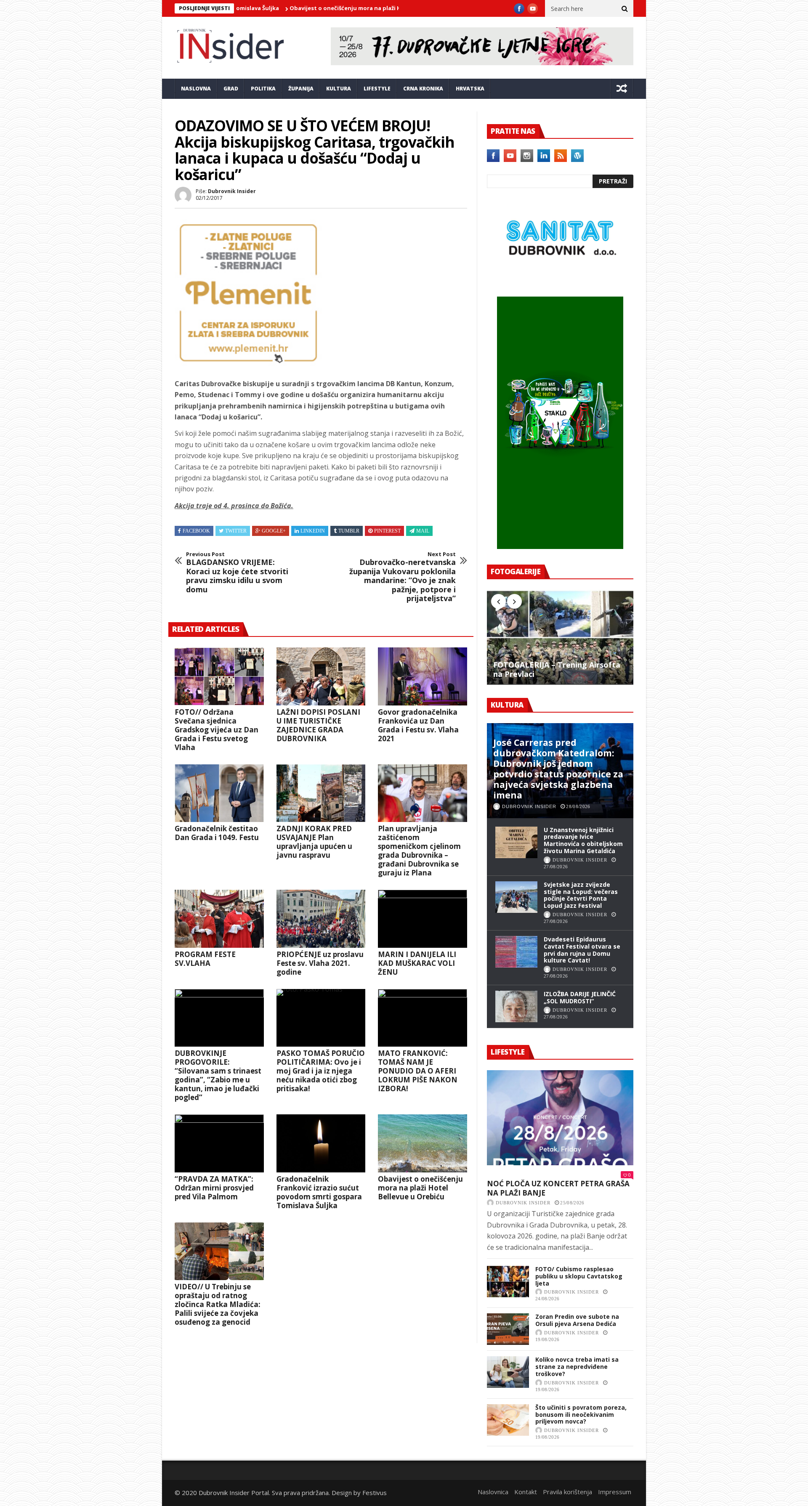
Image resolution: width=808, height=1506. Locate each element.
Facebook (196, 531)
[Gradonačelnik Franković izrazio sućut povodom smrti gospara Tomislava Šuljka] (321, 1143)
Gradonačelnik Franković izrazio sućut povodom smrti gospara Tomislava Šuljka (319, 1192)
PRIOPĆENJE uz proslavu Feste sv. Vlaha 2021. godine (320, 963)
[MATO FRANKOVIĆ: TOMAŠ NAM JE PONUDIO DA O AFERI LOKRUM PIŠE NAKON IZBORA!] (422, 1018)
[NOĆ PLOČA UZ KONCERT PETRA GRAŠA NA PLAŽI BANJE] (560, 1117)
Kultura (338, 88)
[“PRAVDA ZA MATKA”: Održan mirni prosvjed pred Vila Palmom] (219, 1143)
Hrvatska (470, 88)
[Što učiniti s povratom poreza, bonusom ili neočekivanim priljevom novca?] (508, 1420)
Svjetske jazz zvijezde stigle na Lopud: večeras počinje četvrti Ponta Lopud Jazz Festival (581, 894)
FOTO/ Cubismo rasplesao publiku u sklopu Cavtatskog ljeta (578, 1276)
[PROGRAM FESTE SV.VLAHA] (219, 919)
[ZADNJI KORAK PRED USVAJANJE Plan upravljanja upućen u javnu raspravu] (321, 793)
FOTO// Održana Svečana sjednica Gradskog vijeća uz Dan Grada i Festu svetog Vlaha (216, 729)
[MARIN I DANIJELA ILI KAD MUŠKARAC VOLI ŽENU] (422, 919)
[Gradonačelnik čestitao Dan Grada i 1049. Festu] (219, 793)
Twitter (236, 531)
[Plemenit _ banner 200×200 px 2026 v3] (248, 364)
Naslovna (196, 88)
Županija (301, 88)
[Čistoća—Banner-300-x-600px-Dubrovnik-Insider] (560, 546)
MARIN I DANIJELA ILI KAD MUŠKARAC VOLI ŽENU (417, 963)
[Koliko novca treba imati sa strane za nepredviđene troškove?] (508, 1372)
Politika (263, 88)
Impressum (614, 1491)
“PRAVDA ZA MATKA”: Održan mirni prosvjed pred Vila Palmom (214, 1187)
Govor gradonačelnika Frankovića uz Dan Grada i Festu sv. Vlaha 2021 (418, 725)
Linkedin (312, 531)
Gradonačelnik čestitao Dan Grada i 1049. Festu (217, 833)
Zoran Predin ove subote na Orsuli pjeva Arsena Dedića (577, 1320)
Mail (422, 531)
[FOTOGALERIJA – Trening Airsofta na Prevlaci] (560, 637)
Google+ (274, 531)
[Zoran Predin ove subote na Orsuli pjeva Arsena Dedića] (508, 1329)
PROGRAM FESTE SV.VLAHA (205, 958)
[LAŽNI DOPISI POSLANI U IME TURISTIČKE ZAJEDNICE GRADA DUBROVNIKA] (321, 676)
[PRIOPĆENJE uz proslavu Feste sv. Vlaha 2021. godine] (321, 919)
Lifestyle (377, 88)
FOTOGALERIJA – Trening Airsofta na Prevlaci (556, 669)
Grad (230, 88)
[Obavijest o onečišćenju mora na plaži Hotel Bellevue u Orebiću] (422, 1143)
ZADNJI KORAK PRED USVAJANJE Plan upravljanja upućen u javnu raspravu (314, 842)
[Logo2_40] (560, 278)
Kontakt (525, 1491)
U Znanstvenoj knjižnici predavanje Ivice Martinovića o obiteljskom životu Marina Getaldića (583, 840)
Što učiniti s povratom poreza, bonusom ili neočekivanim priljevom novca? (581, 1414)
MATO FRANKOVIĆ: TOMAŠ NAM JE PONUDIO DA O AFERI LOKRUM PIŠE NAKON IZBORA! (417, 1070)
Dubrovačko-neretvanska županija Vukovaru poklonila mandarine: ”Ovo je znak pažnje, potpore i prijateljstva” (402, 577)
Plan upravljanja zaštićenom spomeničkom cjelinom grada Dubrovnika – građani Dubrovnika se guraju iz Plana (419, 851)
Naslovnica (493, 1491)
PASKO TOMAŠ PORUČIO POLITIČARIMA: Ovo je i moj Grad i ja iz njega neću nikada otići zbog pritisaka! (320, 1070)
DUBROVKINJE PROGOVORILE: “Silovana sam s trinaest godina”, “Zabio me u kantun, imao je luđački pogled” (218, 1075)
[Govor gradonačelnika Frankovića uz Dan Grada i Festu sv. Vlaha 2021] (422, 676)
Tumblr (348, 531)
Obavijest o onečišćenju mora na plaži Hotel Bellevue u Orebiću (320, 8)
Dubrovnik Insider (232, 191)
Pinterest (387, 531)
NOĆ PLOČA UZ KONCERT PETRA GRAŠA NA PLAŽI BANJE (558, 1188)
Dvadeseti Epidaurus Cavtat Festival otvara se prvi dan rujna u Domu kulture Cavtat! (582, 949)
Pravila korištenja (567, 1491)
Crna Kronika (423, 88)
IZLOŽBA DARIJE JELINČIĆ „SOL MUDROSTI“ (580, 997)
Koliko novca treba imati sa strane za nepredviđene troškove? (577, 1366)
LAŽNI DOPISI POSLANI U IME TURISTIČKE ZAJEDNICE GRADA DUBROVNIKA (318, 725)
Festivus (374, 1492)
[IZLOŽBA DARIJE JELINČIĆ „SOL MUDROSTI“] (516, 1006)
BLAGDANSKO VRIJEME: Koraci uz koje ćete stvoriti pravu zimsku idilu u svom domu (237, 572)
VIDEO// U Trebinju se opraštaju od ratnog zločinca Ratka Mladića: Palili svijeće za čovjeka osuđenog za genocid (217, 1304)
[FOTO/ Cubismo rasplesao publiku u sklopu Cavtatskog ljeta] (508, 1281)
